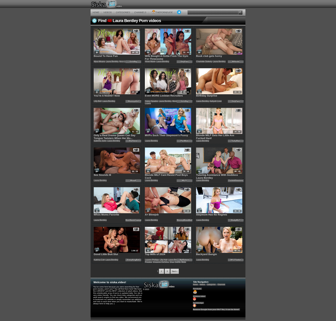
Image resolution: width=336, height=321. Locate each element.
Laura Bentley (112, 61)
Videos (107, 12)
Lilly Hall (163, 260)
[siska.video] (116, 4)
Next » (174, 271)
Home (96, 12)
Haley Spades (151, 101)
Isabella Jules (100, 141)
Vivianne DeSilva (161, 262)
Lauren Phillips (152, 260)
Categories (123, 12)
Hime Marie (150, 61)
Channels (140, 12)
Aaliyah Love (215, 101)
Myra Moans (99, 61)
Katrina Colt (99, 260)
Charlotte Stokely (204, 61)
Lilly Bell (98, 101)
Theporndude (164, 12)
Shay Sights (175, 262)
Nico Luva (124, 61)
